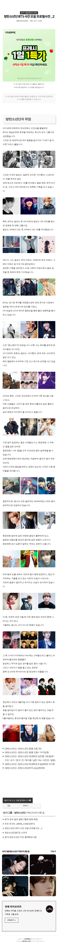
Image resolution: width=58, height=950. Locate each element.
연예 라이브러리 (13, 906)
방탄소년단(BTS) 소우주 (16, 832)
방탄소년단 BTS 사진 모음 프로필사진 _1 (23, 828)
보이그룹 (7, 812)
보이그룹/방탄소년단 (29, 13)
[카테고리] (3, 3)
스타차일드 (27, 939)
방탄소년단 (20, 812)
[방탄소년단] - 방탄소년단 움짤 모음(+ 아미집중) (27, 752)
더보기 (53, 851)
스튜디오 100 (26, 941)
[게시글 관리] (16, 806)
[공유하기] (12, 806)
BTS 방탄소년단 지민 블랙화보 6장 (21, 837)
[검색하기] (54, 3)
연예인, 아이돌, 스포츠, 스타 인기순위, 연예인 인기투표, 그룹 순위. (23, 912)
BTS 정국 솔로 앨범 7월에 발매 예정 (21, 819)
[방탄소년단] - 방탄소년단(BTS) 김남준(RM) (25, 768)
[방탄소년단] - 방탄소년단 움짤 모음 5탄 (23, 748)
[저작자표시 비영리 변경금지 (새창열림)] (36, 806)
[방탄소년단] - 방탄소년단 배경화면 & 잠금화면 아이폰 (30, 764)
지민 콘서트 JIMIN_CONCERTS (20, 823)
